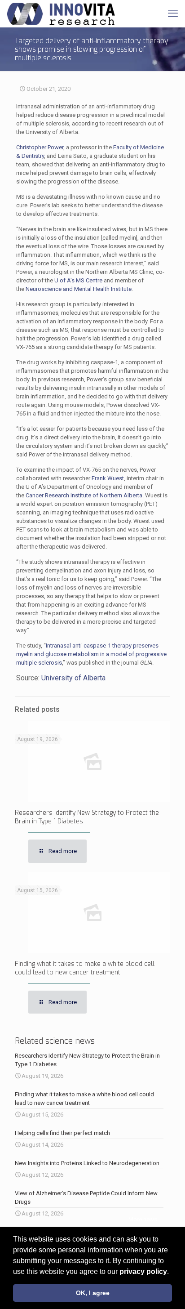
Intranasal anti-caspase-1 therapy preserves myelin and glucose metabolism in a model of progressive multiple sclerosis (91, 654)
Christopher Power (39, 147)
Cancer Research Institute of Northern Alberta (84, 495)
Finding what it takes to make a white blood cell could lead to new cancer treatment (84, 968)
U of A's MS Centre (78, 280)
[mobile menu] (173, 13)
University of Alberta (73, 678)
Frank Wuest (108, 478)
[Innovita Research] (61, 13)
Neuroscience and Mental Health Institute (79, 289)
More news (142, 1219)
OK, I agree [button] (93, 1292)
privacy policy (143, 1271)
